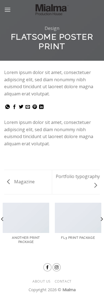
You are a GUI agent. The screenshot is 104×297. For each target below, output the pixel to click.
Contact (63, 281)
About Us (41, 281)
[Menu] (7, 9)
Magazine (24, 182)
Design (52, 28)
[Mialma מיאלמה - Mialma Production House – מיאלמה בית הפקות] (52, 9)
